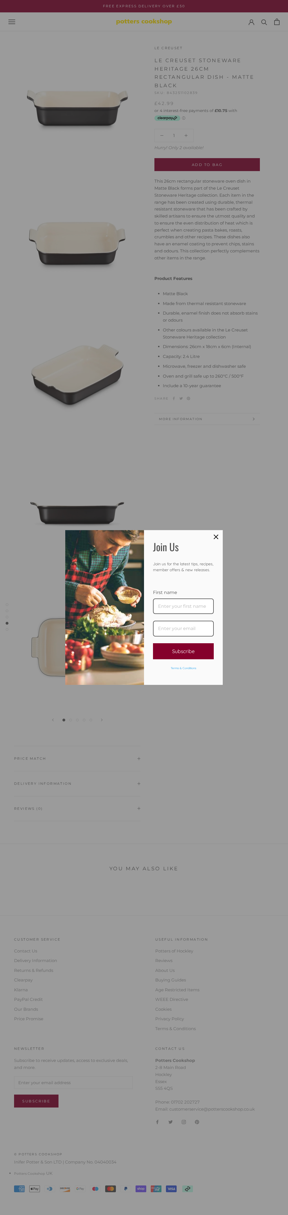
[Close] (216, 537)
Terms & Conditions (183, 668)
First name (165, 592)
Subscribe (183, 651)
